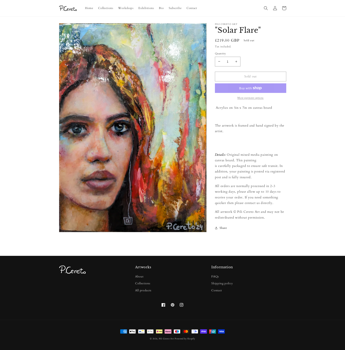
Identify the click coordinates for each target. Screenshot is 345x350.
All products (143, 290)
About (139, 277)
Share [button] (223, 228)
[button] (266, 8)
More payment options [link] (250, 98)
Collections (142, 283)
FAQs (215, 277)
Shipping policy (222, 283)
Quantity (220, 53)
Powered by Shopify (185, 338)
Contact (216, 290)
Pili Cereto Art (166, 338)
